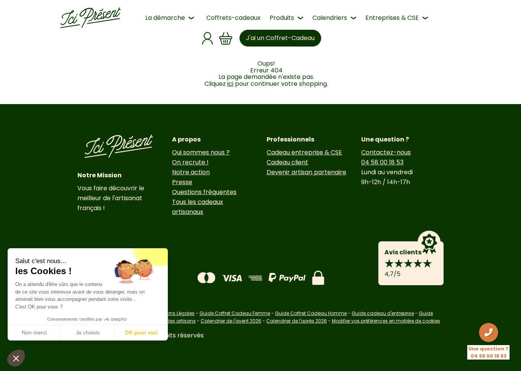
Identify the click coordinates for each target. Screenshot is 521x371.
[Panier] (225, 38)
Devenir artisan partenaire (306, 172)
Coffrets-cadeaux (233, 17)
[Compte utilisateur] (207, 38)
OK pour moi (141, 332)
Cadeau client (287, 162)
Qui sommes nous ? (201, 152)
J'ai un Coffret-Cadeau (280, 38)
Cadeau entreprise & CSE (304, 152)
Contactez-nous (386, 152)
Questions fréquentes (204, 192)
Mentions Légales (174, 313)
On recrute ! (190, 162)
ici (230, 83)
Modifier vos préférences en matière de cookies (386, 321)
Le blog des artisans (172, 321)
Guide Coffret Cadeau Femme (234, 313)
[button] (16, 358)
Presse (182, 182)
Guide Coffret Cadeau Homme (311, 313)
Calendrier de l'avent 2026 (231, 321)
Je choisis (88, 332)
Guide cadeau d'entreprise (383, 313)
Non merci (34, 332)
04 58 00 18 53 (382, 162)
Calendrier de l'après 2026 (296, 321)
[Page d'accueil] (90, 18)
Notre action (191, 172)
